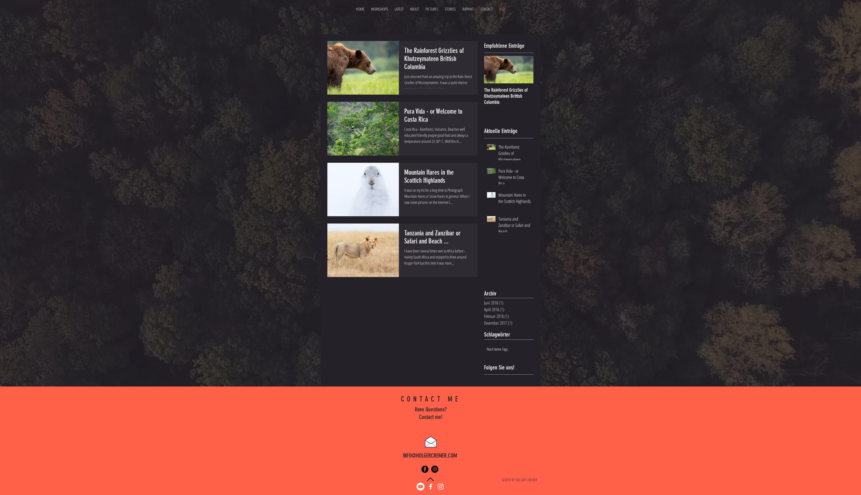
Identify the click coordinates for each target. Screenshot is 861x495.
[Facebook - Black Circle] (424, 469)
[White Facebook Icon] (431, 487)
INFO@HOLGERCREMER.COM (430, 455)
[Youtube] (420, 487)
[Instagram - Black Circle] (434, 469)
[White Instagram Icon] (441, 487)
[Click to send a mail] (430, 441)
